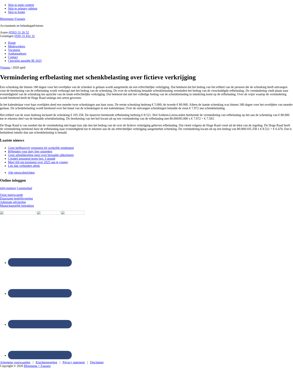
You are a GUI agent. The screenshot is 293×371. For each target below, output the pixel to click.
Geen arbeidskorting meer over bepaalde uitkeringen (41, 155)
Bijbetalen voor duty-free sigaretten (30, 151)
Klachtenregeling (46, 362)
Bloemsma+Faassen (12, 19)
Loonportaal (24, 188)
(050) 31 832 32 (24, 36)
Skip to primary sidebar (22, 8)
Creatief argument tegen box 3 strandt (31, 158)
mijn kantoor (8, 188)
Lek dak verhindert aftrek (24, 165)
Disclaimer (97, 362)
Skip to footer (16, 12)
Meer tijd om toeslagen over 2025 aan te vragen (38, 162)
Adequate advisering (13, 202)
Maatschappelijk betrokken (17, 205)
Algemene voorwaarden (15, 362)
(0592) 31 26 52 (19, 32)
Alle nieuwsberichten (21, 172)
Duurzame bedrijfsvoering (16, 198)
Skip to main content (21, 5)
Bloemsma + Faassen (37, 366)
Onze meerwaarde (11, 195)
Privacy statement (74, 362)
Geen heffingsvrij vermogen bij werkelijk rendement (41, 148)
